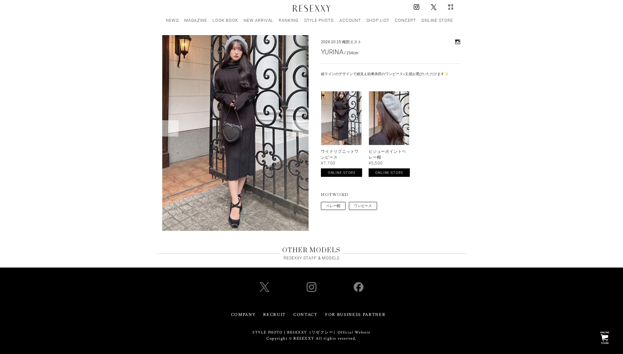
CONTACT (305, 315)
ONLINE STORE (437, 20)
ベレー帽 (333, 206)
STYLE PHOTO (319, 20)
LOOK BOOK (225, 20)
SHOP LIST (377, 20)
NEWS (172, 20)
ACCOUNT (350, 20)
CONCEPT (405, 20)
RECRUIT (274, 315)
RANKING (289, 20)
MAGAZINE (195, 20)
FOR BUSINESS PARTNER (355, 315)
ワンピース (363, 206)
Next (300, 128)
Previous (170, 128)
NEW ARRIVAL (259, 20)
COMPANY (243, 315)
